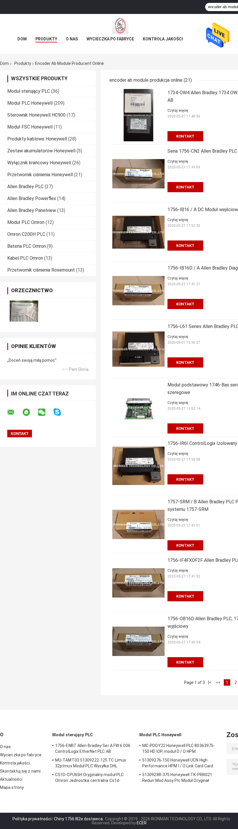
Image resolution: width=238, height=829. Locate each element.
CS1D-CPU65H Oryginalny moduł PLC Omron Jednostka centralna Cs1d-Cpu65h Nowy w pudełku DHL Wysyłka (90, 778)
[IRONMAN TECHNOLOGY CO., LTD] (119, 25)
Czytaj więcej (177, 110)
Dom (22, 39)
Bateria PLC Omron (26, 246)
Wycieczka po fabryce (110, 39)
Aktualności (11, 779)
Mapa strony (12, 787)
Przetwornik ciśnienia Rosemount (41, 270)
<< (218, 682)
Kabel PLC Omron (25, 258)
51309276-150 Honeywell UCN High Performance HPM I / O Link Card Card (177, 763)
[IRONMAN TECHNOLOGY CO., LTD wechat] (45, 412)
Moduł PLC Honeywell (30, 103)
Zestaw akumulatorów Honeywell (41, 151)
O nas (72, 39)
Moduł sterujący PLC (28, 91)
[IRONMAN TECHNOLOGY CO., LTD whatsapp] (30, 412)
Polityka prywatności (31, 818)
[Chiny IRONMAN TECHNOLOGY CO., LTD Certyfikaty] (24, 311)
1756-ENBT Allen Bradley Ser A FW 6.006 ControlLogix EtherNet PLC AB (92, 748)
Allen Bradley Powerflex (31, 198)
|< (209, 682)
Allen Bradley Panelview (31, 210)
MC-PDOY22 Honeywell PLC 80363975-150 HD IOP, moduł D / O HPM (178, 748)
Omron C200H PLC (26, 234)
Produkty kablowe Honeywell (37, 139)
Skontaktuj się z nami (20, 771)
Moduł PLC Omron (25, 222)
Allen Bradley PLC (25, 186)
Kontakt (185, 136)
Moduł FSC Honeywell (30, 127)
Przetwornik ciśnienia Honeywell (40, 174)
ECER (142, 823)
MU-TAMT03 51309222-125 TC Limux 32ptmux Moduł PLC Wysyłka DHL (90, 763)
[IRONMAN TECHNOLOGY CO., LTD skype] (60, 412)
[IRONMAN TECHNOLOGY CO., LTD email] (14, 412)
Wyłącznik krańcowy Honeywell (39, 162)
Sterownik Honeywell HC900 (36, 115)
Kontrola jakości (163, 39)
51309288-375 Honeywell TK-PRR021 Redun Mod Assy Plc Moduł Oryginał (177, 777)
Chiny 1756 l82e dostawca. (79, 818)
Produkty (46, 39)
